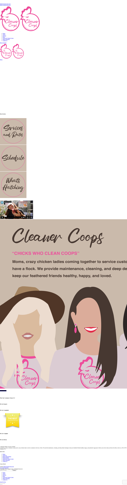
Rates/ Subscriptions (7, 456)
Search (14, 470)
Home (4, 454)
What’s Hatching (6, 460)
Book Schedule (3, 42)
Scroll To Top (3, 482)
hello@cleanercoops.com (5, 3)
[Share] (1, 483)
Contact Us (5, 461)
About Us (5, 455)
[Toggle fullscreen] (3, 483)
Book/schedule (6, 457)
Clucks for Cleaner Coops (8, 459)
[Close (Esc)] (0, 483)
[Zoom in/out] (4, 483)
